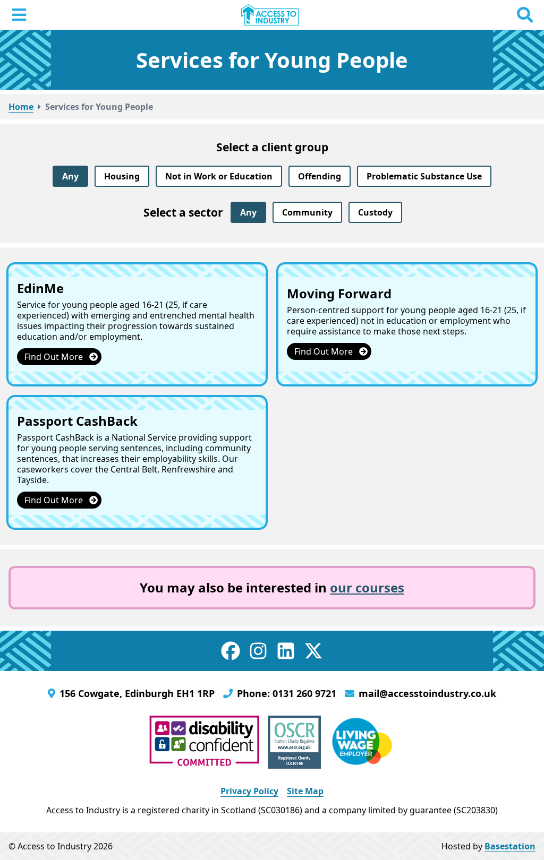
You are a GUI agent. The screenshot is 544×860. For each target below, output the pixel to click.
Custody (375, 212)
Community (307, 212)
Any (70, 176)
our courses (367, 587)
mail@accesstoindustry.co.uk (427, 693)
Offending (319, 176)
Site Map (305, 791)
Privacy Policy (249, 791)
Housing (122, 176)
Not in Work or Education (219, 176)
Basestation (510, 846)
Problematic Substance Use (424, 176)
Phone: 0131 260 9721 (286, 693)
